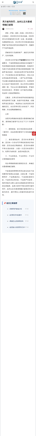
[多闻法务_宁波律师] (18, 2)
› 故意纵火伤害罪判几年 (17, 227)
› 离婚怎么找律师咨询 (16, 221)
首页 (4, 6)
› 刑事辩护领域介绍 (15, 209)
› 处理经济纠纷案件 (15, 215)
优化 (8, 6)
